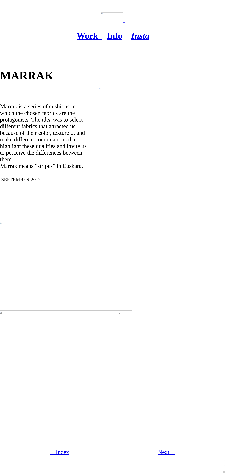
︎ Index (59, 452)
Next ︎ (166, 452)
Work (89, 35)
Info (114, 35)
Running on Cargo (224, 464)
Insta (140, 35)
